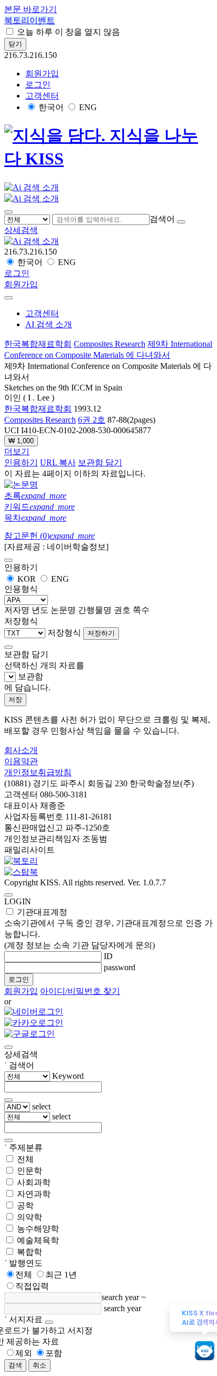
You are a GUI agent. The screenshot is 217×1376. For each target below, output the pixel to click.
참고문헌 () (49, 535)
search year (120, 1297)
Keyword (68, 1075)
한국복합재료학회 (38, 343)
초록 (35, 495)
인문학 (29, 1170)
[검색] (181, 221)
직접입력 (32, 1286)
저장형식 (64, 632)
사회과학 (34, 1182)
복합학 (29, 1251)
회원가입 (42, 73)
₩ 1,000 (21, 441)
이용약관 (21, 761)
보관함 (30, 676)
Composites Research (109, 343)
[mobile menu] (8, 211)
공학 (25, 1205)
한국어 (51, 107)
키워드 (39, 506)
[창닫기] (8, 1047)
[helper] (49, 1322)
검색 (15, 1365)
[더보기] (8, 1099)
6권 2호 (91, 419)
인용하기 (21, 462)
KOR (26, 578)
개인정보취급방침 (38, 772)
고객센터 (42, 95)
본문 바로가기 (30, 9)
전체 (25, 1159)
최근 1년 (61, 1274)
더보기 (16, 451)
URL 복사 (58, 462)
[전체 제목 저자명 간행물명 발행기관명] (28, 218)
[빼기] (8, 1140)
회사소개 (21, 750)
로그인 (18, 979)
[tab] (108, 496)
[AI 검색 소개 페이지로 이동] (31, 241)
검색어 (162, 218)
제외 (23, 1353)
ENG (88, 107)
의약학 (29, 1217)
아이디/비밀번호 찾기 (80, 991)
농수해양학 (38, 1228)
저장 (15, 700)
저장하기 (101, 633)
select (41, 1106)
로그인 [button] (38, 84)
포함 (53, 1353)
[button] (21, 230)
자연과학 (34, 1193)
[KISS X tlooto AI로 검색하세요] (204, 1351)
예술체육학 (38, 1240)
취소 (39, 1365)
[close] (8, 297)
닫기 (15, 44)
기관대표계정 (108, 928)
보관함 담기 (100, 462)
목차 (35, 517)
